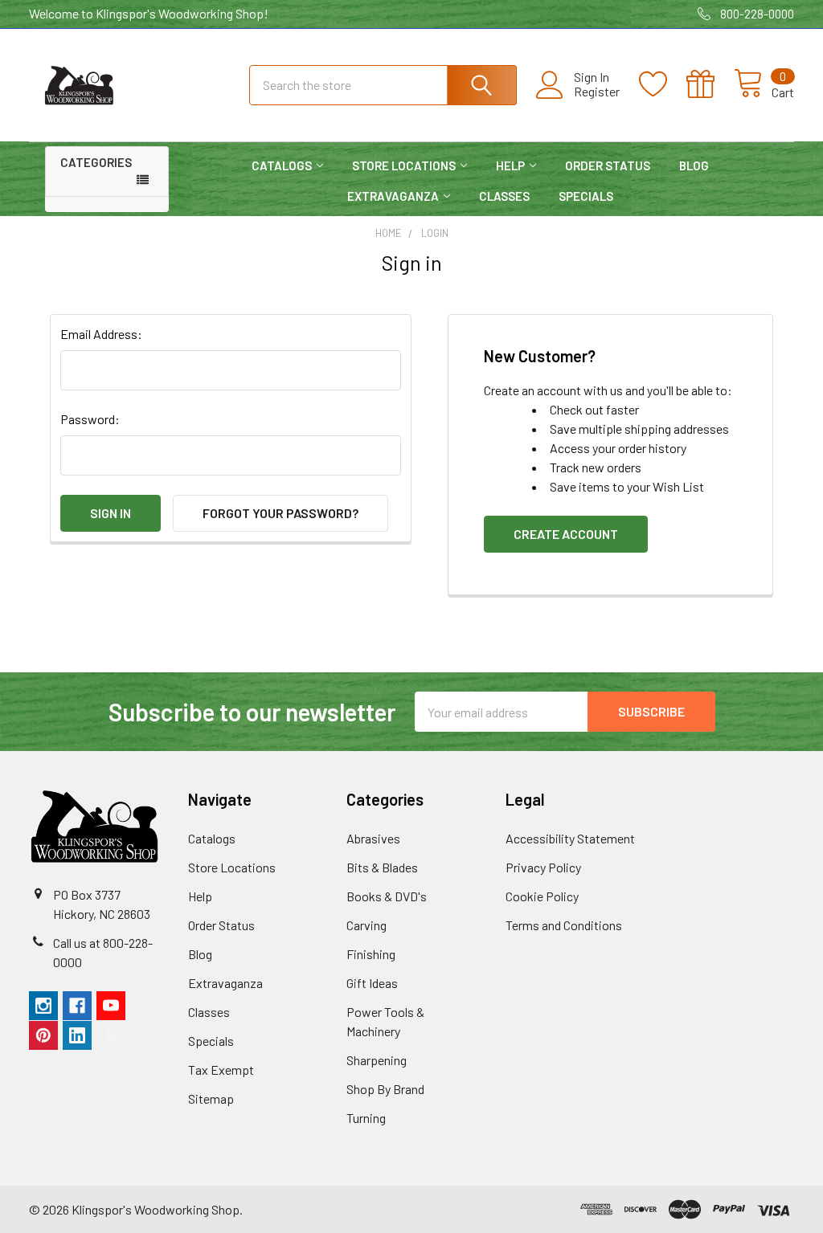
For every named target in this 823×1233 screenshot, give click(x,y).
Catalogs (282, 165)
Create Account (566, 533)
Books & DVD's (386, 896)
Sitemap (211, 1098)
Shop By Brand (385, 1088)
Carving (366, 925)
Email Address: (101, 333)
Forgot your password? (280, 513)
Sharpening (376, 1060)
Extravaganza (393, 196)
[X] (110, 1035)
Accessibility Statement (570, 838)
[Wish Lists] (662, 84)
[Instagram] (43, 1005)
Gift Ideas (372, 982)
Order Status (607, 165)
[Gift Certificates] (710, 84)
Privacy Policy (543, 867)
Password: (90, 419)
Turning (366, 1117)
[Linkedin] (77, 1035)
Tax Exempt (221, 1069)
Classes (504, 196)
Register (597, 91)
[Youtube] (110, 1005)
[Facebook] (77, 1005)
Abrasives (373, 838)
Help (510, 165)
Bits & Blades (382, 867)
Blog (694, 165)
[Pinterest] (43, 1035)
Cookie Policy (542, 896)
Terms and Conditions (564, 925)
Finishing (370, 953)
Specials (586, 196)
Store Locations (404, 165)
